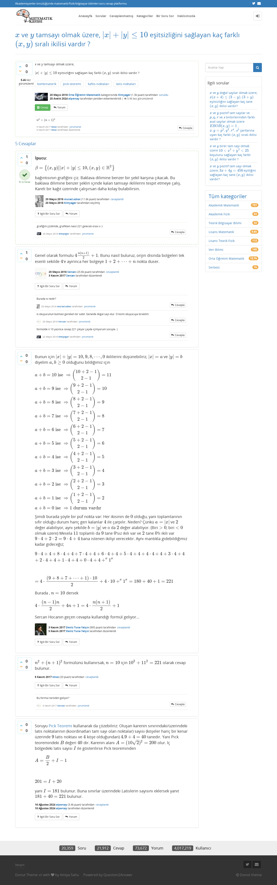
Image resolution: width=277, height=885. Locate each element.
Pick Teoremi (60, 725)
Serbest (214, 267)
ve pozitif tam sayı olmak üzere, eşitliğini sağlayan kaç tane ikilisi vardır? (233, 172)
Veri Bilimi (216, 250)
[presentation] (17, 34)
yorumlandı (75, 126)
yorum (61, 107)
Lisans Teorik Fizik (222, 241)
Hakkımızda (186, 16)
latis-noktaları (126, 84)
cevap (44, 107)
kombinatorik (46, 84)
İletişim (19, 865)
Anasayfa (85, 16)
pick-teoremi (72, 84)
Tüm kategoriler (228, 196)
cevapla (187, 128)
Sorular (100, 16)
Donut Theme (26, 874)
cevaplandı (117, 199)
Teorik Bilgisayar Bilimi (225, 223)
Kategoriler (145, 16)
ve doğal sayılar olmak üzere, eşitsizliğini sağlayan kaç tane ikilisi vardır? (233, 99)
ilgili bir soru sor (50, 214)
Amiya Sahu (69, 874)
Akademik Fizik (219, 214)
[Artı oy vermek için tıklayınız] (20, 67)
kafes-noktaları (98, 84)
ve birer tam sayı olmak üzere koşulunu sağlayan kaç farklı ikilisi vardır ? (230, 152)
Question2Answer (117, 874)
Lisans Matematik (221, 232)
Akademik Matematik (224, 205)
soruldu (163, 95)
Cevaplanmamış (121, 16)
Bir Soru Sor (165, 16)
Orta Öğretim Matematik (84, 95)
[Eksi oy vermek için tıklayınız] (20, 71)
